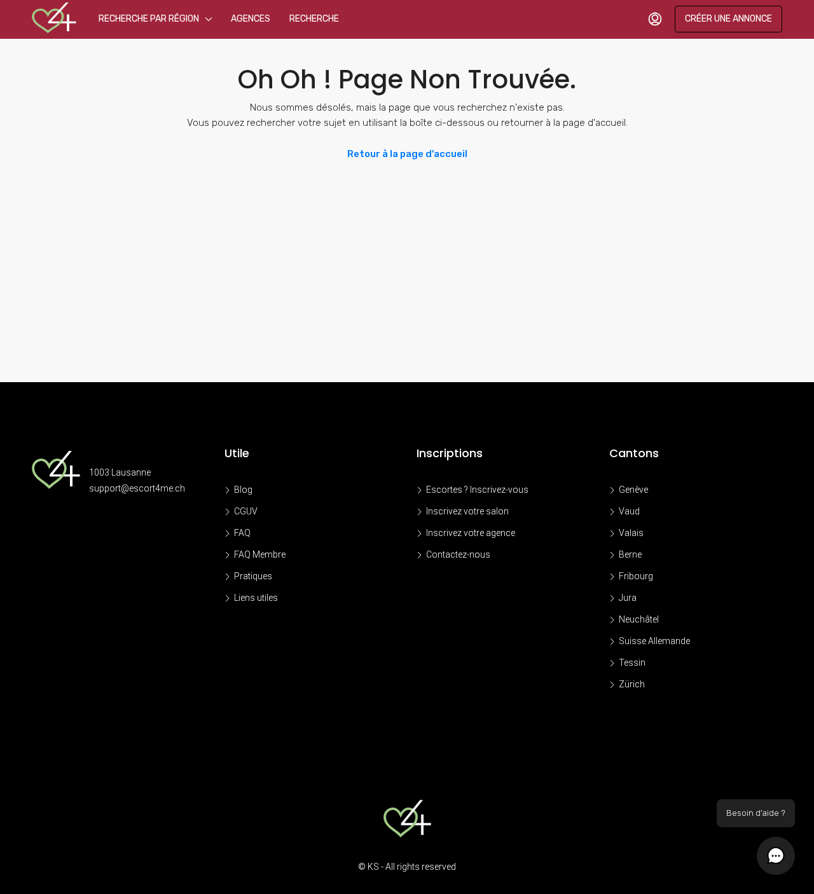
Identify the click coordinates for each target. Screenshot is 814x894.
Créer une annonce (728, 18)
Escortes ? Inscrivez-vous (477, 490)
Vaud (629, 511)
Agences (250, 18)
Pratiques (253, 576)
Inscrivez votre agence (470, 533)
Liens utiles (256, 598)
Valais (631, 533)
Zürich (632, 684)
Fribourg (636, 576)
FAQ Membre (260, 554)
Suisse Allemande (654, 641)
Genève (633, 490)
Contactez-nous (458, 554)
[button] (776, 856)
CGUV (246, 511)
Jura (628, 598)
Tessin (632, 662)
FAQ (242, 533)
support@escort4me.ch (137, 488)
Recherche (314, 18)
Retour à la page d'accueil (407, 154)
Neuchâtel (639, 619)
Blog (243, 490)
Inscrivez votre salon (467, 511)
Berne (630, 554)
